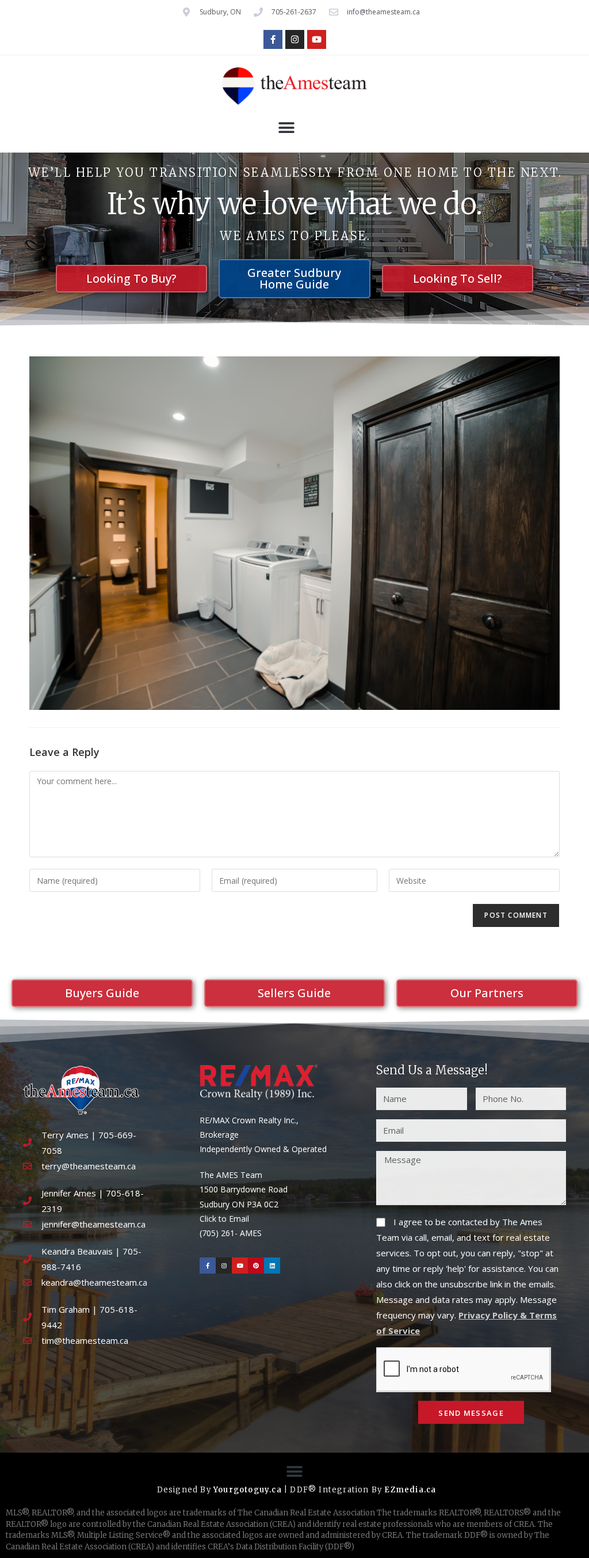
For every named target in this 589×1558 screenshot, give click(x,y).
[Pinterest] (256, 1265)
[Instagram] (294, 39)
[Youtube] (316, 39)
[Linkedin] (272, 1265)
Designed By (185, 1490)
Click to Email (224, 1218)
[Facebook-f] (272, 39)
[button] (286, 128)
